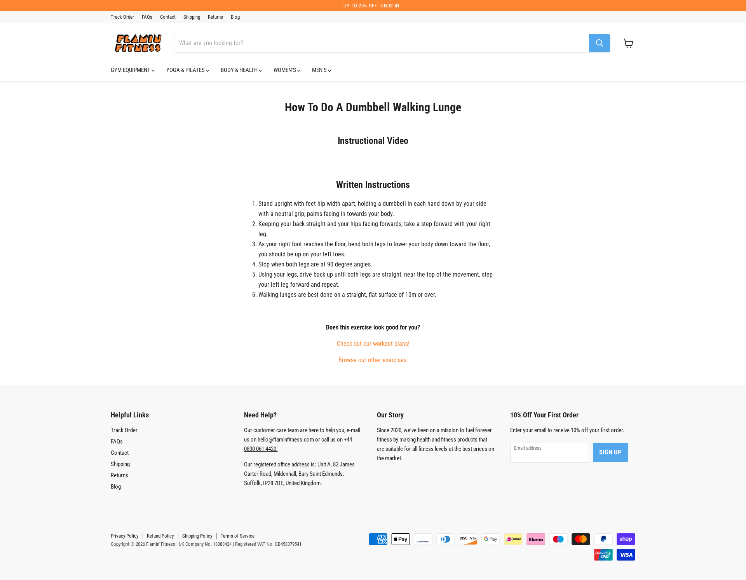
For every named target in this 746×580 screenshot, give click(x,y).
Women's (285, 70)
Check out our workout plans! (373, 343)
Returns (215, 17)
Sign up (610, 452)
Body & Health (240, 70)
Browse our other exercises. (373, 360)
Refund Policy (160, 536)
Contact (168, 17)
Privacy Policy (124, 536)
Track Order (122, 17)
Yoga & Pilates (186, 70)
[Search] (599, 43)
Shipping (191, 17)
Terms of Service (237, 536)
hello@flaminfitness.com (286, 439)
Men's (320, 70)
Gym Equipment (131, 70)
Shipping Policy (197, 536)
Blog (235, 17)
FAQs (147, 17)
